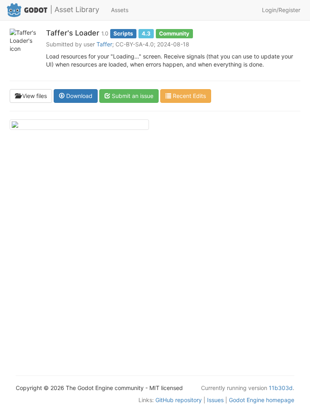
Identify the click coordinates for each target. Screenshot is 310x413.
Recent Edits (188, 95)
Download (78, 95)
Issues (215, 399)
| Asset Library (74, 9)
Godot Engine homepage (261, 399)
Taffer (104, 44)
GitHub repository (178, 399)
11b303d (281, 387)
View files (34, 95)
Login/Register (281, 9)
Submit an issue (131, 95)
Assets (119, 9)
